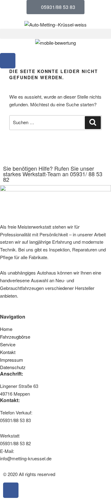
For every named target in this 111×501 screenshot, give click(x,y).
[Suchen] (93, 122)
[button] (55, 34)
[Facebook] (7, 60)
